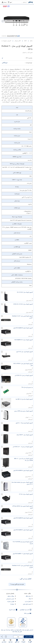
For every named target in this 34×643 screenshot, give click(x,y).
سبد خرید (10, 642)
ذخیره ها (23, 642)
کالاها (25, 41)
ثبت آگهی (17, 642)
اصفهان (24, 52)
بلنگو (31, 41)
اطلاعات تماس (28, 637)
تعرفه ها (12, 604)
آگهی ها (30, 642)
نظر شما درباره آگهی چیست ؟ (17, 584)
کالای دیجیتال (18, 41)
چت (18, 637)
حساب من (4, 642)
